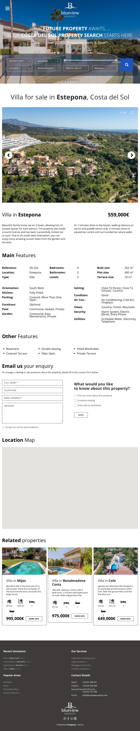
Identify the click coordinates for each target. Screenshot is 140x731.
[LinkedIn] (76, 719)
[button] (7, 8)
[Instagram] (65, 719)
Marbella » (8, 682)
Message (9, 405)
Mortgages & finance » (81, 665)
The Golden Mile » (11, 689)
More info (34, 619)
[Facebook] (69, 719)
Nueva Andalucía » (11, 693)
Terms (80, 724)
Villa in (16, 580)
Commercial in (17, 661)
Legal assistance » (79, 661)
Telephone (10, 390)
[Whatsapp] (72, 719)
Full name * (11, 382)
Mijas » (6, 685)
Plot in (14, 658)
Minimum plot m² (73, 68)
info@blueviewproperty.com (94, 695)
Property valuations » (80, 669)
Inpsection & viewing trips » (83, 658)
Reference (98, 68)
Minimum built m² (45, 68)
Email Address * (13, 397)
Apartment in (16, 665)
